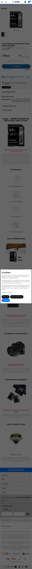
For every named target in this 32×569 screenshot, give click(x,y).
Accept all (6, 300)
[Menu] (2, 2)
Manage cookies (7, 292)
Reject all (5, 297)
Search (6, 2)
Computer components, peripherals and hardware (16, 2)
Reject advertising (16, 297)
